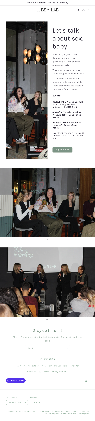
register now (62, 149)
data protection (39, 366)
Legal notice (84, 411)
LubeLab (18, 411)
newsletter (74, 366)
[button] (5, 10)
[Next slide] (53, 240)
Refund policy (84, 414)
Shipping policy (71, 411)
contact (17, 366)
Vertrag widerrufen (60, 371)
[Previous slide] (42, 240)
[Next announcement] (90, 2)
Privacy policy (44, 411)
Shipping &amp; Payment (38, 371)
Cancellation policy (52, 414)
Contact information (68, 414)
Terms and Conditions (57, 366)
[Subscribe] (67, 348)
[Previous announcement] (5, 2)
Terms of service (57, 411)
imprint (27, 366)
